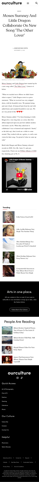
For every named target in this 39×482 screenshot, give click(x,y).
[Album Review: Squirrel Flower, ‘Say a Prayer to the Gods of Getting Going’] (7, 330)
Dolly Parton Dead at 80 (24, 217)
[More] (31, 44)
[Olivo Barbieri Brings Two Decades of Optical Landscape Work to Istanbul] (9, 244)
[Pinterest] (18, 44)
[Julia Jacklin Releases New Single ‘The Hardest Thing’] (9, 230)
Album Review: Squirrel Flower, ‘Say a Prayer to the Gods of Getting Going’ (24, 330)
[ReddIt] (22, 44)
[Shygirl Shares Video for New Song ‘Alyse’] (7, 350)
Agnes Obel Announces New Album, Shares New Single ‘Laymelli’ (24, 359)
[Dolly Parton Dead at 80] (9, 217)
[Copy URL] (26, 44)
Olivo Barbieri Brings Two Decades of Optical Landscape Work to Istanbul (26, 244)
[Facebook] (14, 44)
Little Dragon (19, 83)
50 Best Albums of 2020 (28, 151)
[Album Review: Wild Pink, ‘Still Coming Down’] (7, 340)
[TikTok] (21, 378)
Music (19, 11)
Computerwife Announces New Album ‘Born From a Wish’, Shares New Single (25, 271)
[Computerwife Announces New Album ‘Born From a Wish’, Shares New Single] (9, 271)
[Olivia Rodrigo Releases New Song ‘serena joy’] (9, 257)
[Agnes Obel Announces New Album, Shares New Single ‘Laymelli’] (7, 360)
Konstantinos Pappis (21, 48)
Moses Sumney (7, 83)
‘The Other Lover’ (20, 86)
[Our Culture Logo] (12, 2)
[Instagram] (17, 378)
